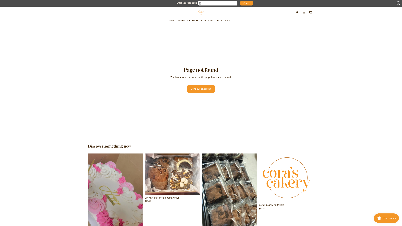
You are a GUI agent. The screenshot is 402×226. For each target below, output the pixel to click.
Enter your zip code (187, 2)
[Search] (297, 12)
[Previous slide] (92, 202)
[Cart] (310, 12)
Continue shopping (201, 88)
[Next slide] (138, 202)
